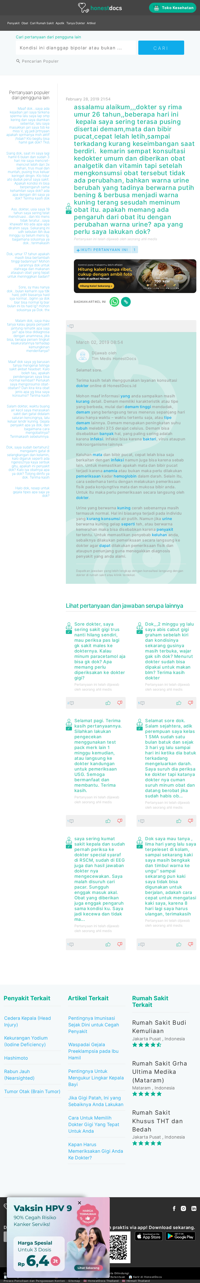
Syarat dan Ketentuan (109, 1277)
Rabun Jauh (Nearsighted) (19, 1075)
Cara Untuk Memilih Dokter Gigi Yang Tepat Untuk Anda (93, 1124)
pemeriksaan (88, 476)
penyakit (165, 529)
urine (167, 518)
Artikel (91, 23)
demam (132, 406)
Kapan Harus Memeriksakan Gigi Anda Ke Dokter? (95, 1151)
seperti (128, 524)
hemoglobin (125, 476)
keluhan (159, 534)
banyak (107, 433)
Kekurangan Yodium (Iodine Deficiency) (26, 1041)
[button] (131, 326)
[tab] (131, 452)
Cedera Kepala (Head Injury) (27, 1021)
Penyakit (13, 23)
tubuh (82, 428)
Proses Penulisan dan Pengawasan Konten (34, 1281)
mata (97, 454)
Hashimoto (16, 1058)
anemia (110, 470)
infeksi (96, 438)
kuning (124, 507)
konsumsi (110, 518)
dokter (82, 385)
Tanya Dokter (75, 23)
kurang (83, 401)
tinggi (145, 406)
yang (125, 395)
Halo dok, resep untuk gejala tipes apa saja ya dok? (31, 492)
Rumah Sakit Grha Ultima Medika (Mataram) (159, 1072)
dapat (104, 545)
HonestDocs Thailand (103, 1281)
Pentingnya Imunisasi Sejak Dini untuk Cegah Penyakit (93, 1024)
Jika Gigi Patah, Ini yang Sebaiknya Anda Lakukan (95, 1101)
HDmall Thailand (138, 1281)
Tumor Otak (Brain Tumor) (32, 1091)
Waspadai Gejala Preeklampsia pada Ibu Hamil (93, 1051)
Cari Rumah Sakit (42, 23)
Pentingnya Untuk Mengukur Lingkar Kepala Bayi (96, 1077)
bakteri (149, 438)
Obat (24, 23)
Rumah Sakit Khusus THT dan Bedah (157, 1121)
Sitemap (74, 1281)
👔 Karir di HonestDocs (145, 1277)
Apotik (60, 23)
